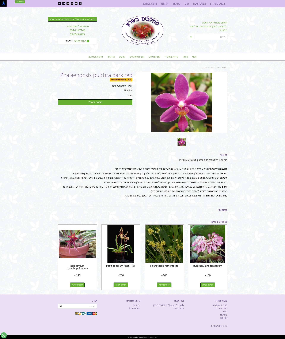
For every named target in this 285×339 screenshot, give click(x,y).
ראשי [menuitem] (194, 56)
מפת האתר (220, 300)
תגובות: (222, 210)
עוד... (94, 300)
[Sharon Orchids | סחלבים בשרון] (142, 30)
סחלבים (204, 67)
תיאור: (223, 155)
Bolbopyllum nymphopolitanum (77, 267)
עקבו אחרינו (133, 300)
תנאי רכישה (179, 308)
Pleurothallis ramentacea (164, 265)
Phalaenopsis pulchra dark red (96, 75)
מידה (130, 95)
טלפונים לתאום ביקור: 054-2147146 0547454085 (77, 30)
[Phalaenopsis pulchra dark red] (182, 142)
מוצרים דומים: (219, 222)
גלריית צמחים (215, 67)
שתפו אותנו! (134, 308)
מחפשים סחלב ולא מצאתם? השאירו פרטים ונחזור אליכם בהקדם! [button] (72, 19)
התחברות (20, 1)
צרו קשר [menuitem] (111, 56)
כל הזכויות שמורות (219, 325)
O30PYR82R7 (119, 86)
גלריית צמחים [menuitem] (172, 56)
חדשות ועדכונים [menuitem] (95, 56)
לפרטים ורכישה (207, 285)
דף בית (224, 67)
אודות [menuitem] (185, 56)
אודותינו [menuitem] (164, 3)
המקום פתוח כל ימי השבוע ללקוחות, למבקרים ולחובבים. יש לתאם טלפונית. (208, 26)
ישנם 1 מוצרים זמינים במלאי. (121, 80)
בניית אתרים (132, 337)
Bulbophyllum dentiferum (207, 265)
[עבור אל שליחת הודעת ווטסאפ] (4, 335)
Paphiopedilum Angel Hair (120, 265)
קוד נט (138, 337)
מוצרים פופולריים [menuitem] (137, 56)
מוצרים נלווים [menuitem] (154, 56)
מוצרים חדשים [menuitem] (199, 3)
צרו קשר (179, 300)
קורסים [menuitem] (122, 56)
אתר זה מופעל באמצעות (142, 337)
